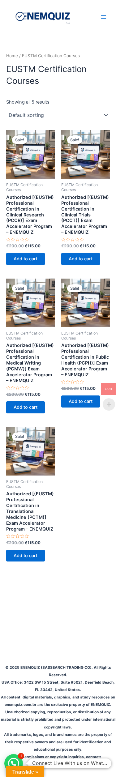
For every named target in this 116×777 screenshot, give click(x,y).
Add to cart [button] (25, 259)
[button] (13, 763)
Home (12, 55)
